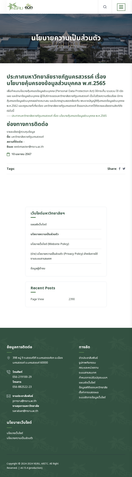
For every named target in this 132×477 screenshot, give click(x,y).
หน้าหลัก (63, 47)
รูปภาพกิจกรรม (87, 363)
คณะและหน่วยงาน (89, 368)
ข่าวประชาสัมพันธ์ (88, 358)
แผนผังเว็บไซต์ (39, 224)
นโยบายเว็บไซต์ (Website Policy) (50, 244)
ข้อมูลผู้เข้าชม (38, 268)
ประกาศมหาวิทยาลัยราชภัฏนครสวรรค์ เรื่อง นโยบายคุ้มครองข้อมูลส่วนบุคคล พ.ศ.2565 (59, 116)
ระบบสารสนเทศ (87, 373)
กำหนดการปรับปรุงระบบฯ (93, 378)
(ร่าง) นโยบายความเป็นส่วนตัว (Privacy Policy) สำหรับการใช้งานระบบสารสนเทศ (64, 256)
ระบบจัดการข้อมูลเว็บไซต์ (92, 397)
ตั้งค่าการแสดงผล (88, 392)
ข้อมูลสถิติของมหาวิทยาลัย (93, 387)
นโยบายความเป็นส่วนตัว (45, 234)
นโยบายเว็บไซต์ (15, 433)
